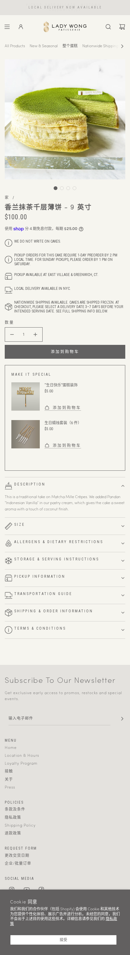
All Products (15, 46)
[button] (122, 46)
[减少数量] (12, 334)
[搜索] (108, 27)
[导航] (7, 27)
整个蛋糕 (70, 46)
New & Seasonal (44, 46)
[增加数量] (35, 334)
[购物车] (122, 27)
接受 (63, 940)
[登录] (21, 27)
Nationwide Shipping (100, 46)
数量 (9, 322)
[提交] (122, 719)
